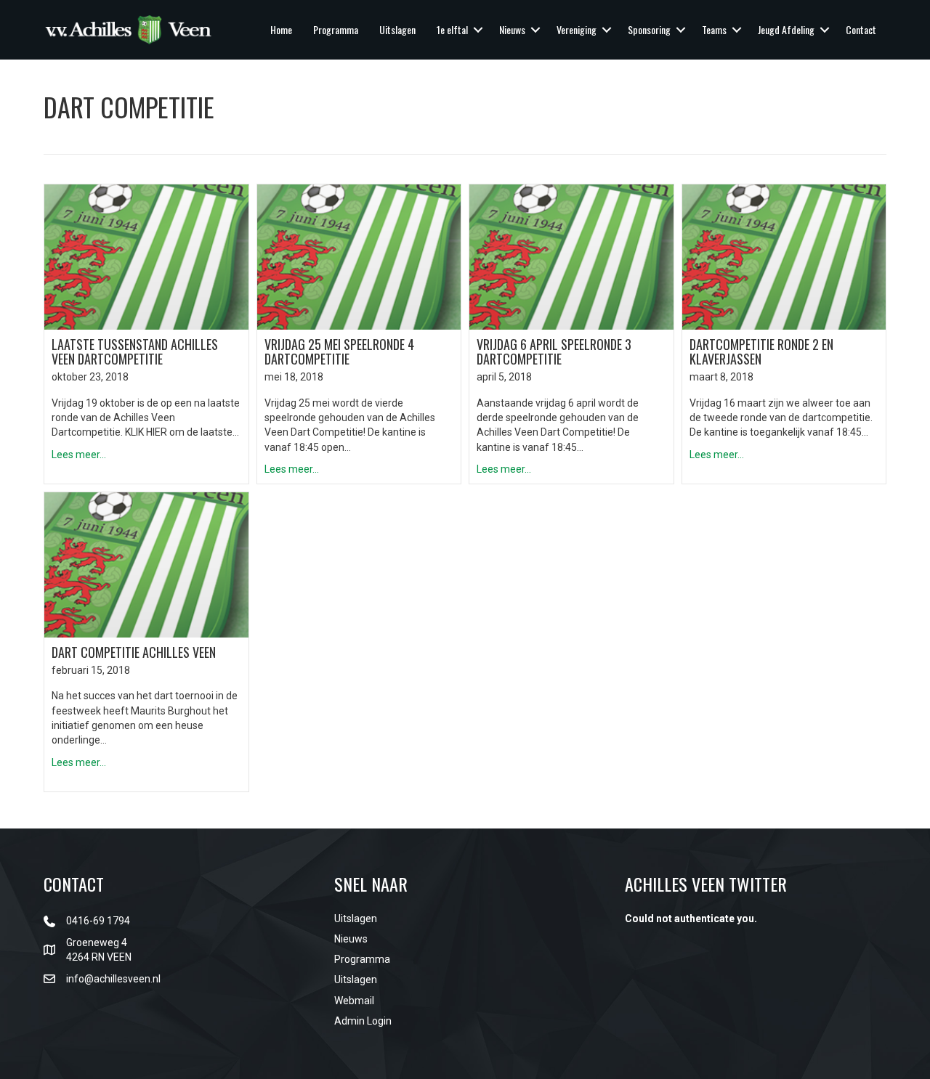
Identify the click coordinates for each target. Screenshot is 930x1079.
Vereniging (577, 29)
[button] (478, 30)
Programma (335, 29)
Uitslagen (397, 29)
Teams (714, 29)
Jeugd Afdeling (786, 29)
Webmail (354, 1000)
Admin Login (363, 1021)
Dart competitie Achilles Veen (134, 652)
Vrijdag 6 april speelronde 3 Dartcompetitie (554, 351)
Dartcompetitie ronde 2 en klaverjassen (761, 351)
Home (281, 29)
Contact (861, 29)
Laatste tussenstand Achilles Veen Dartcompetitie (135, 351)
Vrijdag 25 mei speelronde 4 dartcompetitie (339, 351)
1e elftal (452, 29)
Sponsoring (649, 29)
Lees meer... (79, 454)
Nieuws (512, 29)
